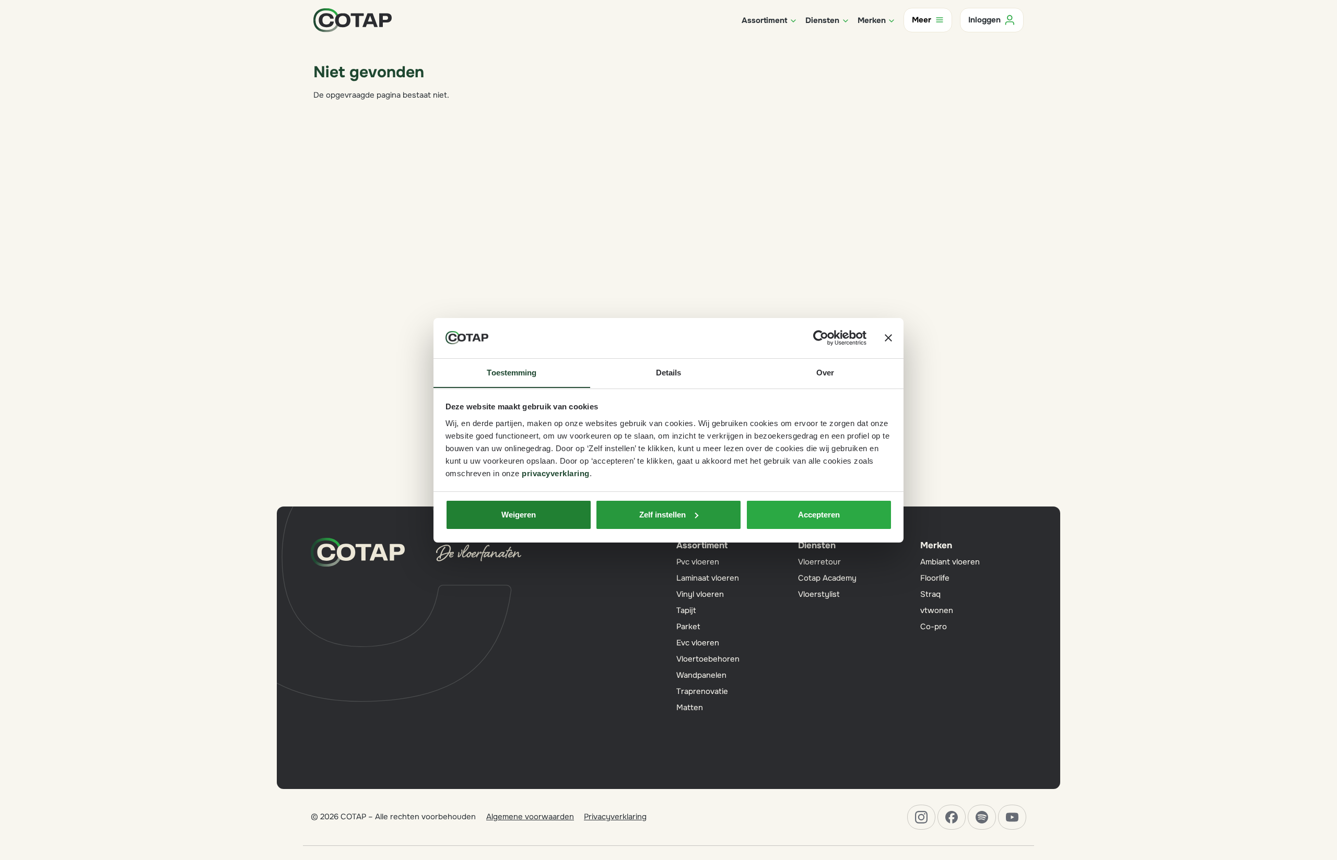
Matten (689, 707)
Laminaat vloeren (707, 578)
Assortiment (702, 545)
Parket (688, 626)
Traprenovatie (702, 691)
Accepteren (819, 514)
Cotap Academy (827, 578)
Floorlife (934, 578)
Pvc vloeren (697, 562)
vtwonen (936, 610)
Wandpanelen (701, 675)
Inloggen (984, 20)
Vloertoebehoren (708, 659)
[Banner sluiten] (888, 337)
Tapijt (686, 610)
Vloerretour (819, 562)
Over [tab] (825, 372)
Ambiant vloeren (950, 562)
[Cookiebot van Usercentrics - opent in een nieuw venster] (820, 338)
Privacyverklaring (615, 816)
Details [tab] (669, 372)
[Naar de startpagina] (352, 19)
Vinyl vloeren (700, 594)
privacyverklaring (556, 472)
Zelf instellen (662, 514)
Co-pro (933, 626)
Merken (936, 545)
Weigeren (518, 514)
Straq (930, 594)
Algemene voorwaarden (530, 816)
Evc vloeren (697, 643)
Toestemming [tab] (511, 372)
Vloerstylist (819, 594)
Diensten (817, 545)
